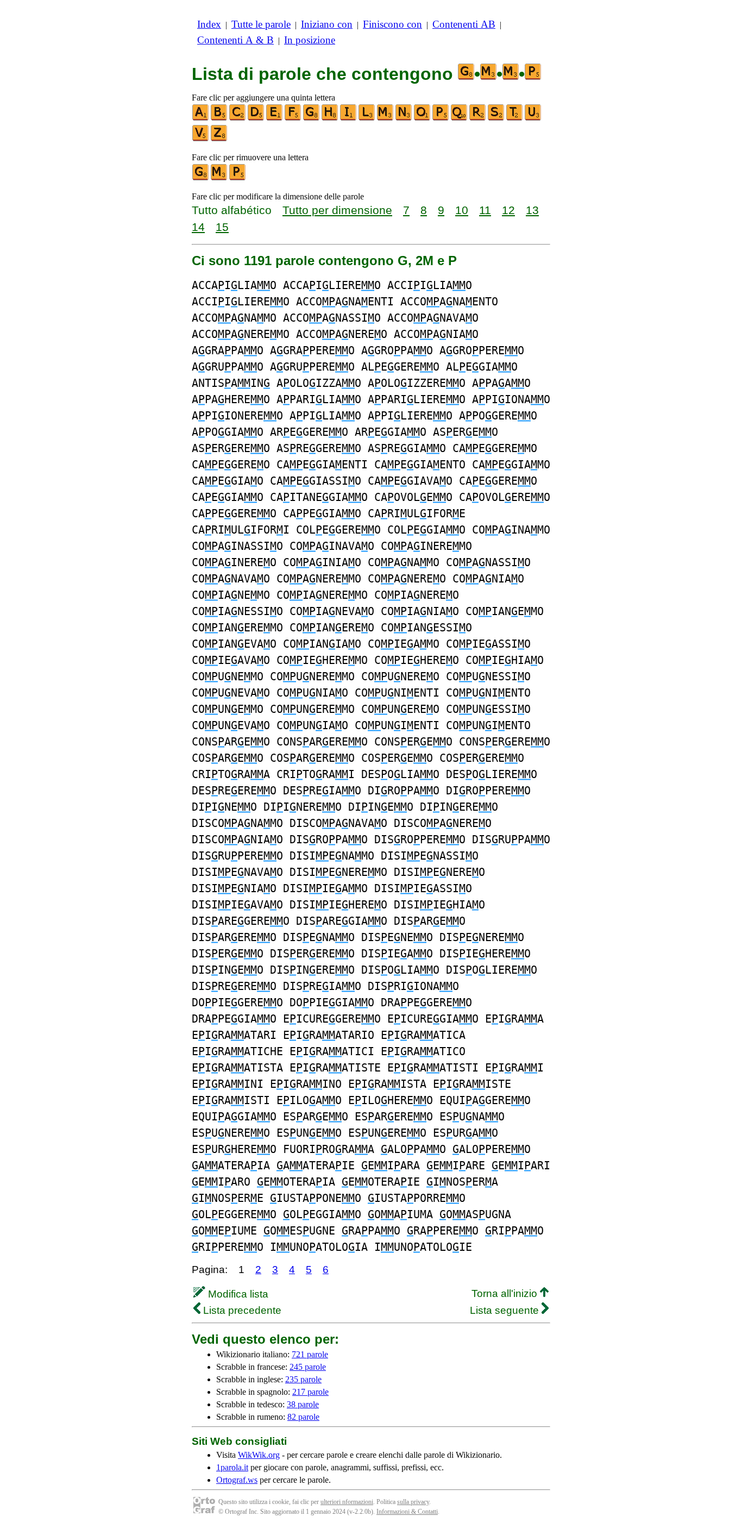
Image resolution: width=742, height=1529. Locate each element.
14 (198, 227)
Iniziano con (327, 24)
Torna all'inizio (505, 1293)
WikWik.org (259, 1454)
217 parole (310, 1391)
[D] (256, 118)
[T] (515, 118)
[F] (293, 118)
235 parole (303, 1379)
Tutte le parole (261, 24)
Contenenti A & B (235, 40)
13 (532, 210)
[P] (441, 118)
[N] (404, 118)
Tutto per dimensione (337, 210)
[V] (201, 138)
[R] (478, 118)
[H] (330, 118)
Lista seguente (506, 1310)
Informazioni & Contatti (407, 1511)
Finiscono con (392, 24)
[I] (348, 118)
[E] (275, 118)
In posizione (309, 40)
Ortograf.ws (236, 1479)
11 (485, 210)
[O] (422, 118)
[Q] (459, 118)
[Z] (219, 138)
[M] (385, 118)
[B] (219, 118)
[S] (496, 118)
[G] (312, 118)
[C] (238, 118)
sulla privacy (413, 1502)
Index (209, 24)
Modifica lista (236, 1294)
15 (222, 227)
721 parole (310, 1354)
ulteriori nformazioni (346, 1502)
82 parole (303, 1416)
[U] (533, 118)
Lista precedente (240, 1310)
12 (508, 210)
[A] (201, 118)
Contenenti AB (463, 24)
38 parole (303, 1404)
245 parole (308, 1366)
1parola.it (232, 1467)
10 (461, 210)
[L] (367, 118)
